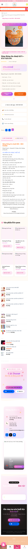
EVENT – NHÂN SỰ (16, 541)
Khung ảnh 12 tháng (12, 15)
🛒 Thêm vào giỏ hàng (7, 94)
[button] (2, 4)
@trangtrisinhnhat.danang (14, 497)
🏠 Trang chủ (4, 13)
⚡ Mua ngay (20, 94)
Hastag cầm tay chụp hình (8, 188)
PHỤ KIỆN (10, 541)
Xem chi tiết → (7, 246)
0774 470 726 (13, 425)
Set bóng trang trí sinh (14, 195)
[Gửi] (26, 9)
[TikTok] (10, 434)
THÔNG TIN (23, 541)
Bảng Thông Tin (5, 15)
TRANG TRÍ (5, 541)
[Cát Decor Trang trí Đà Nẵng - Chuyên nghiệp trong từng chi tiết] (14, 4)
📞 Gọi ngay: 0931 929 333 (14, 387)
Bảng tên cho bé (6, 186)
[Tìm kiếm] (6, 4)
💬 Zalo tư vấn (8, 391)
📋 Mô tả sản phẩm (7, 138)
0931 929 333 (13, 424)
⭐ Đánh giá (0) (19, 138)
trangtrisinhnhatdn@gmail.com (18, 430)
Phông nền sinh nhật (7, 190)
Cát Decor (11, 531)
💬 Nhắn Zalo (14, 524)
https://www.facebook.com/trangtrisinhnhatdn (14, 213)
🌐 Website (20, 391)
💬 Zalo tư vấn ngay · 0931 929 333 (14, 105)
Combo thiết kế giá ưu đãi (8, 192)
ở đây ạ (10, 184)
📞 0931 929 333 (14, 520)
